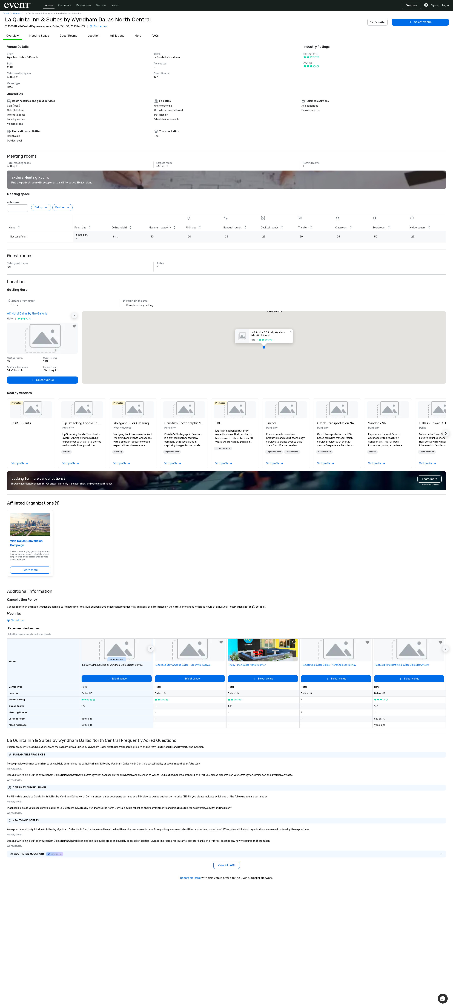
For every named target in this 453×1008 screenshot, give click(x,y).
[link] (31, 409)
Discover (101, 5)
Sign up (435, 5)
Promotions (64, 5)
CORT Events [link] (21, 423)
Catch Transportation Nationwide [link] (337, 423)
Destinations (83, 5)
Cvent (6, 13)
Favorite (380, 22)
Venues (49, 5)
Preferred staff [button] (292, 452)
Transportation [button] (324, 452)
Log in (445, 5)
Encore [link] (271, 423)
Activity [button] (66, 452)
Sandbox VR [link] (377, 423)
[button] (24, 207)
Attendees (13, 202)
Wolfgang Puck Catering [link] (131, 423)
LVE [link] (218, 423)
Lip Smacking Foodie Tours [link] (82, 423)
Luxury (115, 5)
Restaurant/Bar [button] (427, 452)
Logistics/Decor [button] (172, 452)
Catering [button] (118, 452)
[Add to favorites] (74, 326)
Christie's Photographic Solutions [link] (184, 423)
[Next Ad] (74, 315)
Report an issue (190, 878)
